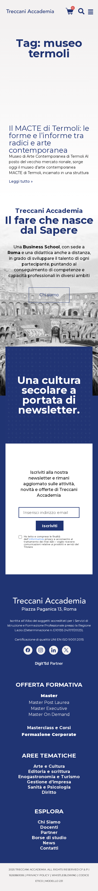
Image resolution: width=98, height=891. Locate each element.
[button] (81, 11)
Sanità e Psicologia (49, 787)
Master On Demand (49, 714)
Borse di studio (49, 837)
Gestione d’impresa (49, 781)
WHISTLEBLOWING (64, 875)
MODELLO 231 (54, 881)
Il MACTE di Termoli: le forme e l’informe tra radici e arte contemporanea (49, 139)
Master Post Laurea (49, 702)
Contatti (49, 848)
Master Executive (49, 708)
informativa (36, 539)
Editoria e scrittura (49, 771)
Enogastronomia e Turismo (49, 776)
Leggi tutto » (21, 181)
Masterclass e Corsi (49, 727)
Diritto (49, 792)
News (49, 842)
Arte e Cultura (49, 766)
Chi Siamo (49, 822)
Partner (49, 832)
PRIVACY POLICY (37, 875)
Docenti (49, 827)
